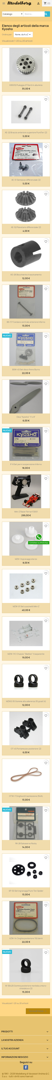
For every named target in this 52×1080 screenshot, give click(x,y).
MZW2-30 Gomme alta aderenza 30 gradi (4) (26, 701)
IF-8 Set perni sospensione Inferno (26, 464)
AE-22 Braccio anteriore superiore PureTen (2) (26, 132)
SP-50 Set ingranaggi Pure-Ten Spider (26, 891)
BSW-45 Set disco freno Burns (26, 369)
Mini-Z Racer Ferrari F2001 (26, 511)
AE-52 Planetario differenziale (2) (26, 227)
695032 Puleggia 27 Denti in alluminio (26, 85)
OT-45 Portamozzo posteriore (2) (26, 748)
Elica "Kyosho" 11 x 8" (26, 417)
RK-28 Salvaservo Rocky (26, 843)
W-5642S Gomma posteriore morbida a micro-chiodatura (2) (26, 987)
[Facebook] (25, 1067)
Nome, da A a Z (23, 34)
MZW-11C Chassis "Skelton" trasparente (26, 654)
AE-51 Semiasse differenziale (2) (26, 180)
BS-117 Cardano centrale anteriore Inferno (26, 322)
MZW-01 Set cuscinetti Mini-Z (26, 606)
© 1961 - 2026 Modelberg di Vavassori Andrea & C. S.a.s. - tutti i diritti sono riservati (25, 1075)
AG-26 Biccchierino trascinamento (26, 274)
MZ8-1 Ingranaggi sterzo (26, 559)
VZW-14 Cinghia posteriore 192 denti (26, 938)
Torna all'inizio (38, 1011)
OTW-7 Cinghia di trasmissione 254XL (26, 796)
